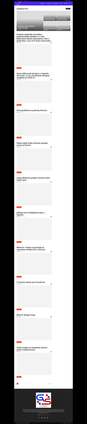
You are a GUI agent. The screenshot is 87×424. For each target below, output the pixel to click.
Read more (19, 137)
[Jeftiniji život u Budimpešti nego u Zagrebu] (34, 229)
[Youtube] (69, 0)
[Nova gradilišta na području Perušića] (34, 125)
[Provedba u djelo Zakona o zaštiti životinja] (30, 22)
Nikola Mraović (20, 29)
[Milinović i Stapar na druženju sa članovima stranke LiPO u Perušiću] (34, 264)
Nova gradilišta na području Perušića (32, 110)
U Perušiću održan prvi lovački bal (31, 282)
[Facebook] (64, 0)
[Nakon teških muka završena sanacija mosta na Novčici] (34, 159)
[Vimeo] (68, 0)
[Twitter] (66, 0)
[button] (69, 3)
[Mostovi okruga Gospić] (34, 329)
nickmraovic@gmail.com (45, 414)
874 (26, 383)
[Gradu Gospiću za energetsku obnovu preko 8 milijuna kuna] (34, 364)
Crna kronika (55, 3)
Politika (65, 3)
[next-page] (28, 384)
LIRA (60, 3)
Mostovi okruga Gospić (26, 315)
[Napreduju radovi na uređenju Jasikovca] (50, 26)
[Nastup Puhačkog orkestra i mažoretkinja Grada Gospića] (50, 16)
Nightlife (49, 3)
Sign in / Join (26, 0)
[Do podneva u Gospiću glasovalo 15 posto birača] (63, 16)
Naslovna (42, 3)
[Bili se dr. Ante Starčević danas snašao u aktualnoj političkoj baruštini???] (63, 26)
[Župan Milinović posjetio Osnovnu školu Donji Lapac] (34, 194)
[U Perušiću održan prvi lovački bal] (34, 296)
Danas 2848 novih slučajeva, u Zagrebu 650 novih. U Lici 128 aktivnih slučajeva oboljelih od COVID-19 (33, 75)
